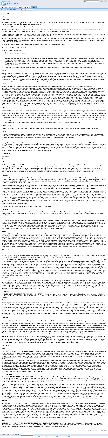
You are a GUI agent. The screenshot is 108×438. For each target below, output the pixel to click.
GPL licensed (59, 437)
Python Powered (50, 437)
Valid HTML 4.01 (68, 437)
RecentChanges (12, 7)
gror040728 (12, 4)
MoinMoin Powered (40, 437)
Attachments (16, 9)
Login (8, 1)
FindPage (19, 7)
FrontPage (4, 7)
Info (11, 9)
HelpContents (26, 7)
